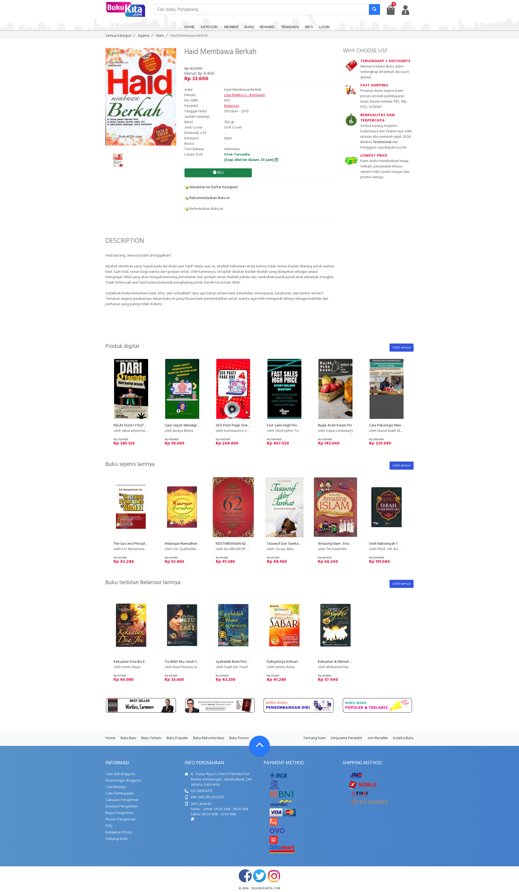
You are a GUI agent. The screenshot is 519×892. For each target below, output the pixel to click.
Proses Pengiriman (120, 819)
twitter (259, 876)
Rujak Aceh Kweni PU (335, 425)
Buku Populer (177, 738)
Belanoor (232, 106)
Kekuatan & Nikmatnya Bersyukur (344, 662)
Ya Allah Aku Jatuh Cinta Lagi (188, 662)
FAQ (108, 826)
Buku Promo (239, 738)
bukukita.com (269, 888)
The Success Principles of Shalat (139, 544)
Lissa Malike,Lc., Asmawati (244, 95)
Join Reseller (377, 738)
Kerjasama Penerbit (346, 738)
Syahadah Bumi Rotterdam (237, 662)
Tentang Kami (314, 738)
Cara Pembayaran (119, 793)
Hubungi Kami (116, 839)
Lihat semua (401, 347)
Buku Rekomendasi (208, 738)
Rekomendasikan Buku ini (209, 198)
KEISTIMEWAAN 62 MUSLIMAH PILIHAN (247, 544)
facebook (245, 876)
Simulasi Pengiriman (121, 806)
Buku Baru (128, 738)
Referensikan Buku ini (206, 209)
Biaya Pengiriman (119, 813)
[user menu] (405, 10)
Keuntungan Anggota (123, 780)
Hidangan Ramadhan (181, 544)
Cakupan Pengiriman (122, 800)
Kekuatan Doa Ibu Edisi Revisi (137, 662)
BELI (220, 173)
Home (110, 738)
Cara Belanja (115, 787)
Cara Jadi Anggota (120, 774)
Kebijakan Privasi (118, 832)
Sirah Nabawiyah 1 (383, 544)
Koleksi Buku (403, 738)
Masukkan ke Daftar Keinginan (213, 187)
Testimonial (382, 142)
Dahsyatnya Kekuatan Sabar (289, 662)
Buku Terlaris (151, 738)
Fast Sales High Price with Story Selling (298, 425)
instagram (274, 876)
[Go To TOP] (259, 746)
